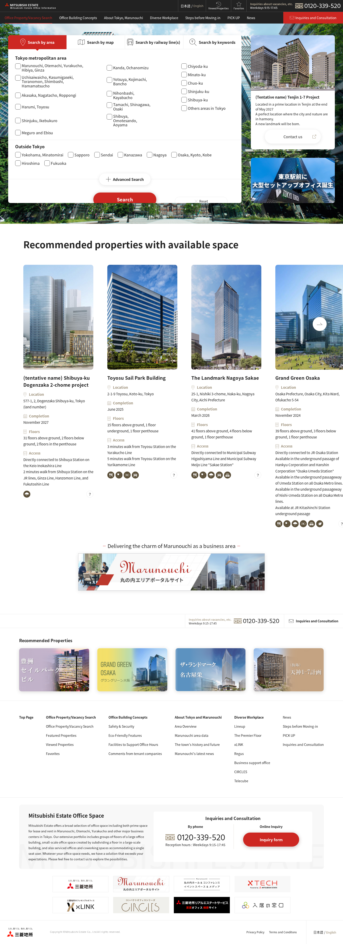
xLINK (238, 744)
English (331, 932)
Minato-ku (197, 74)
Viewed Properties (60, 744)
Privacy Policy (255, 932)
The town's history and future (197, 744)
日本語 (318, 932)
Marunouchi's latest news (194, 753)
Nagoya (160, 155)
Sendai (107, 155)
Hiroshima (31, 163)
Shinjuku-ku (198, 91)
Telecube (241, 781)
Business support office (252, 762)
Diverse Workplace (164, 17)
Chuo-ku (195, 83)
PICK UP (234, 17)
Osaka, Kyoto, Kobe (195, 155)
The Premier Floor (247, 735)
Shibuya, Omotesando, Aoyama (125, 120)
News (251, 17)
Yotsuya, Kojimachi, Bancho (130, 81)
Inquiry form (271, 839)
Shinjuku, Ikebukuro (39, 120)
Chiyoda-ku (198, 66)
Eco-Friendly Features (125, 735)
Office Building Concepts (78, 17)
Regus (239, 753)
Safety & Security (121, 726)
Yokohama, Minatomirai (42, 155)
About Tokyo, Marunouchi (123, 17)
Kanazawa (133, 155)
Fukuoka (58, 163)
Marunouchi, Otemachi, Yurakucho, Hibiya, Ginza (52, 67)
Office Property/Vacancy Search (28, 17)
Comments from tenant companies (135, 753)
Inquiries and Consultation (303, 744)
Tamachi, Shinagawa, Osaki (131, 106)
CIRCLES (240, 771)
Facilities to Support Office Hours (133, 744)
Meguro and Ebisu (37, 132)
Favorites (53, 753)
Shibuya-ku (198, 100)
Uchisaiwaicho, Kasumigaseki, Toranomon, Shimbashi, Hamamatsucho (48, 81)
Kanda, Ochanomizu (131, 68)
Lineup (239, 726)
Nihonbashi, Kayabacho (123, 95)
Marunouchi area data (191, 735)
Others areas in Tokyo (207, 108)
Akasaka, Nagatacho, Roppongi (49, 95)
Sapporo (82, 155)
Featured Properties (61, 735)
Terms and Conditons (283, 932)
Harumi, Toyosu (35, 107)
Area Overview (185, 726)
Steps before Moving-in (202, 17)
